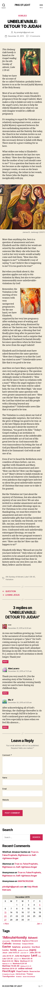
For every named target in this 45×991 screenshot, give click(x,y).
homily (13, 950)
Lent (34, 955)
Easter (6, 946)
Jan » (39, 923)
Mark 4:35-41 (27, 959)
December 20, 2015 (16, 36)
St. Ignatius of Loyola (8, 974)
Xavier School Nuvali (29, 976)
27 (5, 920)
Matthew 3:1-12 (7, 963)
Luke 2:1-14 (17, 959)
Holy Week (36, 947)
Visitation (9, 579)
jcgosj (32, 949)
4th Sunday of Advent (15, 577)
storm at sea (20, 974)
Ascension (16, 941)
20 (5, 916)
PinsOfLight (8, 971)
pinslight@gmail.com (25, 32)
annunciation (6, 941)
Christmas (17, 944)
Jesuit (4, 953)
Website (5, 800)
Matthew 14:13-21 (25, 966)
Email (4, 789)
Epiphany (16, 947)
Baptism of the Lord (30, 941)
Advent (32, 937)
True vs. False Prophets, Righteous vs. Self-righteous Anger (20, 855)
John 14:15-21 (13, 953)
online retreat (25, 968)
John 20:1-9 (34, 952)
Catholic (7, 943)
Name (4, 778)
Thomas (29, 974)
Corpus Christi (27, 944)
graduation (26, 947)
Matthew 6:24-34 (20, 963)
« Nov (6, 923)
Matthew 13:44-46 (10, 966)
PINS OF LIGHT (22, 5)
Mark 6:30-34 (7, 961)
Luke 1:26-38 (7, 959)
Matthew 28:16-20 (9, 969)
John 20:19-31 (8, 956)
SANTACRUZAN (25, 881)
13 (5, 912)
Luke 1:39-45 (29, 577)
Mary (16, 961)
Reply (5, 662)
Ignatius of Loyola (23, 950)
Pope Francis (22, 971)
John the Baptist (22, 956)
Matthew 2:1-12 (26, 961)
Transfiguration (8, 976)
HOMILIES (22, 16)
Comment (7, 755)
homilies (5, 950)
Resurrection (35, 971)
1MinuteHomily (14, 937)
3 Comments (35, 36)
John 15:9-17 (24, 953)
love (39, 956)
